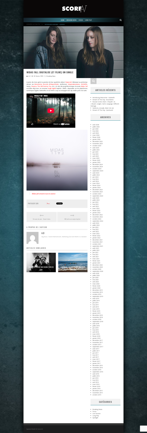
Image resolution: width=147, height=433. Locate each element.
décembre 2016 (97, 365)
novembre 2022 (97, 217)
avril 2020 (95, 282)
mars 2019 (95, 309)
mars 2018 (95, 334)
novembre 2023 (97, 192)
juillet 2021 (96, 250)
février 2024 (96, 185)
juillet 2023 (96, 200)
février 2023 (96, 210)
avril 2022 (95, 231)
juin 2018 (95, 328)
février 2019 (96, 311)
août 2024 (95, 173)
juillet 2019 (96, 300)
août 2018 (95, 324)
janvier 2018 (96, 338)
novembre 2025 (97, 143)
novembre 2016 (97, 367)
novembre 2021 (97, 242)
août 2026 (95, 125)
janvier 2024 (96, 187)
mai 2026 (95, 131)
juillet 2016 (96, 376)
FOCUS (81, 20)
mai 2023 (95, 204)
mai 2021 (95, 254)
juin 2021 (95, 252)
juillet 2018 (96, 326)
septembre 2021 (97, 246)
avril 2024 (95, 181)
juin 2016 (95, 378)
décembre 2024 (97, 164)
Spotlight (95, 418)
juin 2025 (95, 152)
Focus (94, 411)
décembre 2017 (97, 340)
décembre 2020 (97, 265)
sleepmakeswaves (74, 84)
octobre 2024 (96, 169)
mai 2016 (95, 380)
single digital (52, 88)
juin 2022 (95, 227)
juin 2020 (95, 277)
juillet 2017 (96, 351)
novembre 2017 (97, 342)
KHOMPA (84, 84)
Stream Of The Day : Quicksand (102, 110)
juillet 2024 (96, 175)
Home (62, 20)
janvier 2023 (96, 213)
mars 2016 (95, 384)
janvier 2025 (96, 162)
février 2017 (96, 361)
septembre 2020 (97, 271)
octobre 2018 (96, 319)
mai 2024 (95, 179)
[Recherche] (120, 20)
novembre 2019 (97, 292)
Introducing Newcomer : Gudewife (103, 98)
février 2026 (96, 137)
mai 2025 (95, 154)
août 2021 (95, 248)
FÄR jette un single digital (72, 219)
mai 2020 (95, 280)
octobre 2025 (96, 146)
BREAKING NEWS (71, 20)
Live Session (96, 413)
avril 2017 (95, 357)
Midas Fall (84, 86)
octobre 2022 (96, 219)
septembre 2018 (97, 321)
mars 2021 (95, 259)
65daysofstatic (54, 84)
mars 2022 (95, 233)
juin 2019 (95, 303)
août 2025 (95, 148)
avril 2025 (95, 156)
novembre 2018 (97, 317)
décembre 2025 (97, 141)
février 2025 (96, 160)
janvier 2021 (96, 263)
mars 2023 (95, 208)
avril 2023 (95, 206)
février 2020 (96, 286)
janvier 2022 (96, 238)
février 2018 (96, 336)
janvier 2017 (96, 363)
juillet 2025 (96, 150)
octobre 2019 (96, 294)
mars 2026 (95, 135)
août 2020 (95, 273)
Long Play (95, 416)
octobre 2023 (96, 194)
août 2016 (95, 374)
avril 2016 (95, 382)
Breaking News (51, 76)
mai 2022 (95, 229)
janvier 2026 (96, 139)
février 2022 (96, 236)
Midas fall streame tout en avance (43, 194)
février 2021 (96, 261)
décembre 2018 (97, 315)
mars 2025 (95, 158)
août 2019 (95, 298)
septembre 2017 (97, 347)
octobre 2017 (96, 344)
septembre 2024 (97, 171)
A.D (29, 76)
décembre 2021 (97, 240)
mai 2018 (95, 330)
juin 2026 (95, 129)
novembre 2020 (97, 267)
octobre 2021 (96, 244)
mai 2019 (95, 305)
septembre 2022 (97, 221)
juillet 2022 (96, 225)
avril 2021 (95, 257)
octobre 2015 (96, 395)
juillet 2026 (96, 127)
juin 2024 (95, 177)
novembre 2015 (97, 393)
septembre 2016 (97, 372)
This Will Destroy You (44, 86)
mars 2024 (95, 183)
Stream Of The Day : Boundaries (54, 24)
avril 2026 (95, 133)
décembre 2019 (97, 290)
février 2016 (96, 386)
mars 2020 (95, 284)
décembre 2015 (97, 391)
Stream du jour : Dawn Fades (41, 219)
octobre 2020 (96, 269)
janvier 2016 (96, 388)
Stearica (33, 86)
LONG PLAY (88, 20)
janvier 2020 (96, 288)
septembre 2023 (97, 196)
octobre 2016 (96, 370)
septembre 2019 (97, 296)
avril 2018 (95, 332)
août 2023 (95, 198)
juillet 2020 (96, 275)
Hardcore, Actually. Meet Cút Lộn (103, 108)
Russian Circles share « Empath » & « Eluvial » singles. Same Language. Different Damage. (104, 104)
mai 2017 (95, 355)
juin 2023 (95, 202)
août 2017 (95, 349)
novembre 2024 (97, 166)
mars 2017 (95, 359)
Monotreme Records (41, 84)
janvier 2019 (96, 313)
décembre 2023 (97, 190)
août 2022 (95, 223)
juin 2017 (95, 353)
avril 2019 (95, 307)
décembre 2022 (97, 215)
